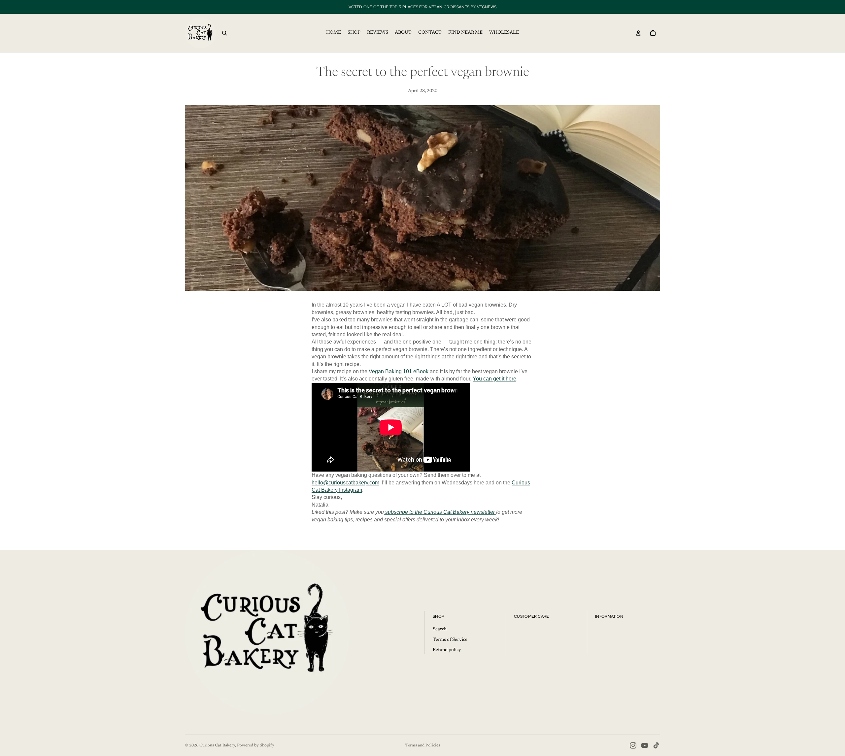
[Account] (638, 33)
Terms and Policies (422, 745)
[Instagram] (633, 745)
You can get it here (494, 378)
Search (440, 629)
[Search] (224, 33)
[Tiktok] (656, 745)
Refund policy (447, 650)
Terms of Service (450, 640)
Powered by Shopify (255, 745)
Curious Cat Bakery (217, 745)
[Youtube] (645, 745)
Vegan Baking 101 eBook (398, 371)
